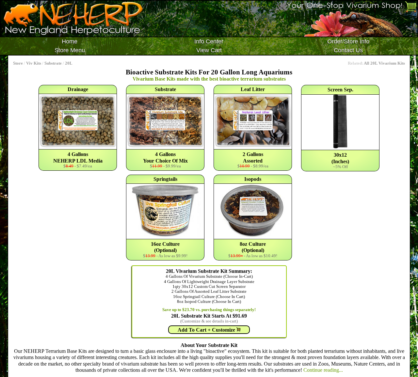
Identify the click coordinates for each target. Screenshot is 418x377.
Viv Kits (33, 63)
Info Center (208, 41)
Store (18, 63)
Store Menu (70, 50)
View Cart (209, 50)
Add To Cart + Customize (207, 330)
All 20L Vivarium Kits (384, 63)
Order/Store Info (348, 41)
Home (69, 41)
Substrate (53, 63)
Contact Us (348, 50)
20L (68, 63)
